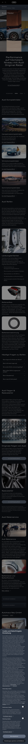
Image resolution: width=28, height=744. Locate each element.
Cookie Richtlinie (13, 684)
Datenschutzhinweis (6, 685)
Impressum (15, 685)
